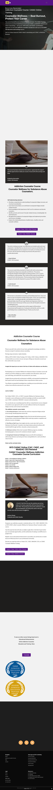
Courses (26, 655)
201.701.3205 (8, 780)
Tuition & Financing (32, 772)
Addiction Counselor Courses (10, 758)
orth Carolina (31, 763)
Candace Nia (26, 732)
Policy (6, 772)
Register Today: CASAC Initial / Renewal (26, 43)
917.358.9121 (8, 782)
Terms (6, 774)
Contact (6, 761)
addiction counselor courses (24, 115)
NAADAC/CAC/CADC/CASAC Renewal (36, 777)
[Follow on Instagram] (32, 743)
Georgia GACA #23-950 (32, 759)
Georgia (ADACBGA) (32, 758)
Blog (6, 759)
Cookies (6, 776)
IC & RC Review (32, 778)
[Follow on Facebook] (21, 743)
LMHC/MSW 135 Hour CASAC (34, 775)
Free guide (31, 774)
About (6, 756)
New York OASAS (31, 756)
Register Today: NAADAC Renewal (15, 48)
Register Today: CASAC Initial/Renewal (16, 128)
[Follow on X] (26, 743)
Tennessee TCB (30, 765)
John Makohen (26, 729)
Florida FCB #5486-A (32, 761)
